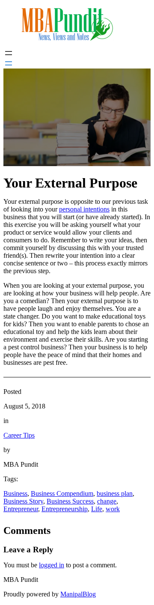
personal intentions (84, 209)
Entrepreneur (20, 509)
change (106, 501)
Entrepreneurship (64, 509)
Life (96, 509)
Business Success (70, 501)
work (113, 509)
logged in (51, 565)
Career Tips (19, 435)
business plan (115, 493)
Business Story (23, 501)
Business (15, 493)
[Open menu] (8, 53)
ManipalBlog (78, 594)
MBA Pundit (20, 579)
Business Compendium (62, 493)
